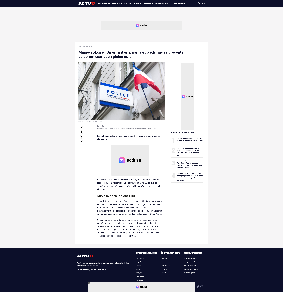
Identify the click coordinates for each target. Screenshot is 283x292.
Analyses (148, 3)
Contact (163, 262)
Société (137, 3)
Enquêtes (117, 3)
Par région (179, 3)
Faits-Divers (85, 46)
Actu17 (87, 3)
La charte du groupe (190, 258)
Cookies (163, 273)
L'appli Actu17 (165, 265)
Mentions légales (189, 273)
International (162, 3)
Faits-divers (104, 3)
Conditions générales (191, 269)
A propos (164, 258)
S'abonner (164, 269)
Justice (127, 3)
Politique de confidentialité (192, 262)
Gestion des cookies (190, 265)
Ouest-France (156, 214)
